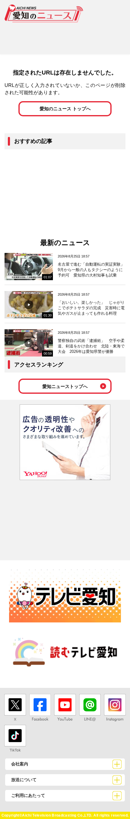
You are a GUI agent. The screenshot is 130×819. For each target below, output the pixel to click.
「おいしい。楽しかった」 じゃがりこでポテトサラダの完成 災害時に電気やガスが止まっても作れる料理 (91, 308)
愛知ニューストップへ (65, 386)
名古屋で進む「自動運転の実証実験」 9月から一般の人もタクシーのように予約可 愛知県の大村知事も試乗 (93, 269)
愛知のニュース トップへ (65, 108)
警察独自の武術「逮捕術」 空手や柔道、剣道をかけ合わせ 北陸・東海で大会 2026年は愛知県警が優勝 (91, 346)
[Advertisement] (65, 36)
